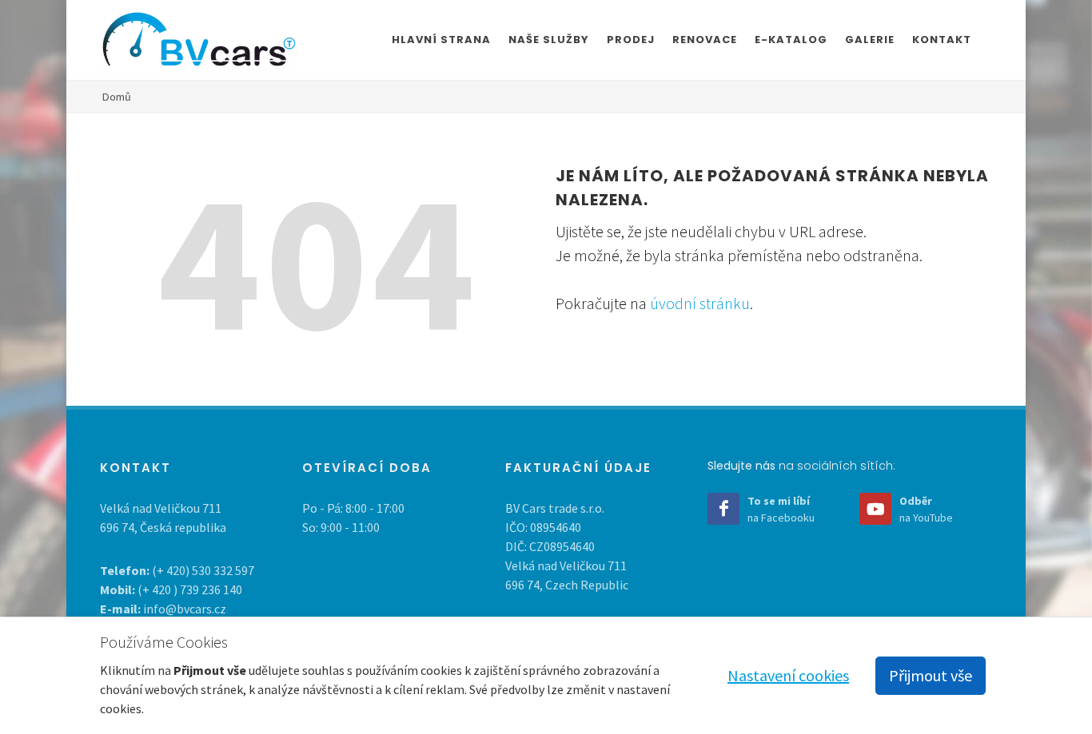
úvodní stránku (700, 303)
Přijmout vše (930, 675)
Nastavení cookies (788, 675)
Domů (116, 96)
